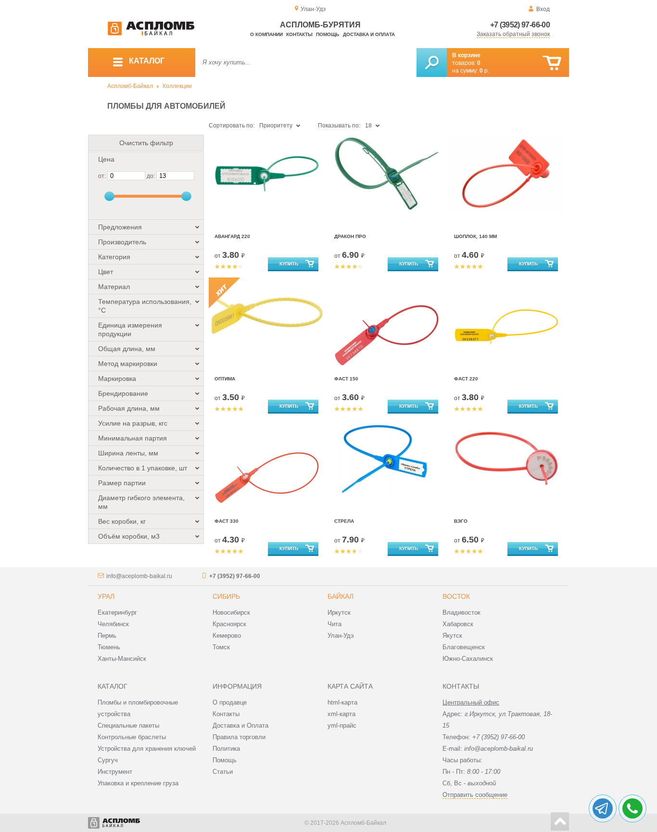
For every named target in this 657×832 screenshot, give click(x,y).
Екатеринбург (117, 612)
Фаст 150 (346, 378)
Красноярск (229, 624)
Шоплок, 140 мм (475, 236)
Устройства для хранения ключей (147, 748)
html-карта (342, 702)
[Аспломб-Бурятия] (151, 33)
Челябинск (113, 624)
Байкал (341, 596)
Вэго (460, 521)
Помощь (327, 34)
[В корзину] (552, 63)
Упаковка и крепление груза (138, 783)
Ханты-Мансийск (122, 658)
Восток (456, 596)
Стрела (344, 521)
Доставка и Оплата (240, 725)
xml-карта (341, 714)
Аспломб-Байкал (130, 86)
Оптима (225, 378)
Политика (226, 748)
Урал (106, 596)
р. (484, 70)
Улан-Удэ (341, 635)
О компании (266, 34)
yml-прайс (342, 725)
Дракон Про (350, 236)
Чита (334, 624)
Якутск (452, 635)
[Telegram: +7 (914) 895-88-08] (603, 808)
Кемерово (227, 635)
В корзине (466, 55)
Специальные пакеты (128, 725)
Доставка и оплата (369, 34)
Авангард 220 (232, 236)
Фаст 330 (227, 521)
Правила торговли (239, 737)
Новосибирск (231, 612)
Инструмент (115, 771)
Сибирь (226, 596)
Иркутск (339, 612)
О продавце (230, 702)
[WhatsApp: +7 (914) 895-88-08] (632, 808)
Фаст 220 (466, 378)
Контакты (299, 34)
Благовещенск (463, 647)
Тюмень (109, 647)
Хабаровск (457, 624)
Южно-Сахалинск (467, 658)
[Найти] (432, 62)
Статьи (223, 771)
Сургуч (108, 760)
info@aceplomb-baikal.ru (139, 576)
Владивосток (461, 612)
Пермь (107, 635)
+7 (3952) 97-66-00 (520, 25)
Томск (221, 647)
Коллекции (177, 86)
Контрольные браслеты (132, 737)
